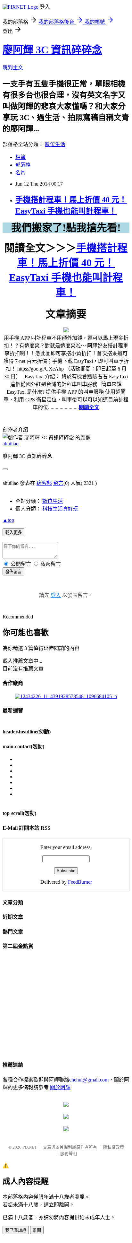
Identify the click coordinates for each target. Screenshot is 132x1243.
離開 (37, 1230)
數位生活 (55, 144)
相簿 (20, 157)
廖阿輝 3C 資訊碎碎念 (52, 50)
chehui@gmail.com (89, 1079)
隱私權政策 (113, 1147)
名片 (20, 172)
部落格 (23, 165)
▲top (8, 520)
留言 (58, 483)
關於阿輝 (60, 1087)
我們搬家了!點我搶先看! (66, 227)
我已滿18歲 (15, 1230)
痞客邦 (44, 483)
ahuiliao (11, 443)
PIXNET (29, 1147)
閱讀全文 (89, 407)
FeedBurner (80, 882)
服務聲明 (68, 1153)
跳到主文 (13, 67)
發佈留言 (13, 571)
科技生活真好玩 (60, 509)
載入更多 (13, 532)
